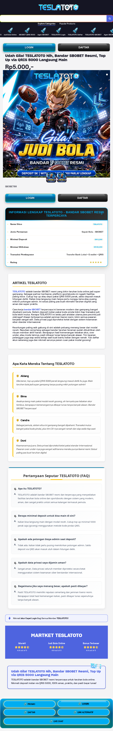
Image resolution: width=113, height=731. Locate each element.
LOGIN (29, 47)
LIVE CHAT (58, 722)
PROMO (31, 704)
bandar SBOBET (32, 309)
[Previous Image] (5, 124)
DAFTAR (84, 47)
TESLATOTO (19, 291)
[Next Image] (107, 124)
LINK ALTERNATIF (85, 713)
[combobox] (53, 18)
